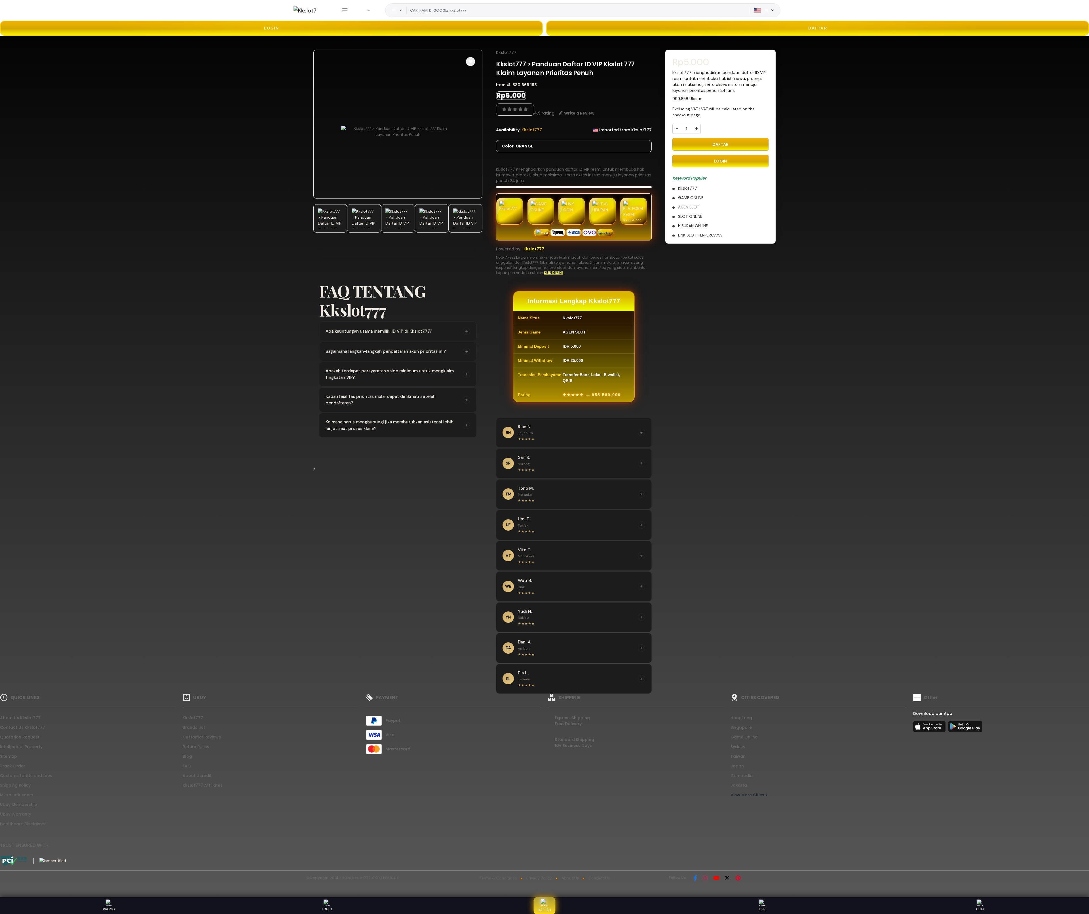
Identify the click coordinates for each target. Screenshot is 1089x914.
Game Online (744, 737)
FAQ (187, 766)
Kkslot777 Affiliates (203, 785)
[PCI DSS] (13, 861)
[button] (470, 61)
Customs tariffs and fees (26, 775)
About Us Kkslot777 (20, 718)
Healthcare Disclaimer (23, 824)
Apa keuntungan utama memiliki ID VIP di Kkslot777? (397, 331)
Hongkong (741, 718)
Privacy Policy (539, 878)
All (394, 10)
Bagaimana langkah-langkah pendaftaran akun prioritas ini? (397, 351)
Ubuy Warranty (15, 814)
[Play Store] (965, 728)
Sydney (738, 747)
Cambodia (742, 775)
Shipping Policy (15, 785)
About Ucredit (197, 775)
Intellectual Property (21, 747)
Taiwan (738, 756)
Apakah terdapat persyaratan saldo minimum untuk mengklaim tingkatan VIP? (397, 374)
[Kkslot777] (305, 10)
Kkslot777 (506, 52)
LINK (762, 909)
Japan (737, 766)
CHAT (980, 909)
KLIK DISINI (553, 272)
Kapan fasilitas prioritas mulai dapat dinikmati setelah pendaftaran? (397, 400)
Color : (517, 146)
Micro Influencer (16, 795)
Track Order (12, 766)
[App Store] (930, 728)
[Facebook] (695, 878)
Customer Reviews (202, 737)
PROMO (109, 909)
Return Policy (196, 747)
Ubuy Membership (18, 804)
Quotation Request (19, 737)
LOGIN (271, 28)
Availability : (509, 130)
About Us (570, 878)
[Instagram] (705, 878)
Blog (187, 756)
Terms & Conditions (498, 878)
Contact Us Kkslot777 (22, 727)
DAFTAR (817, 28)
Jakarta (739, 785)
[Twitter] (727, 878)
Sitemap (8, 756)
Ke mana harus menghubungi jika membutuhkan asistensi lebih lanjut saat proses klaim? (397, 425)
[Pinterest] (738, 878)
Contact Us (599, 878)
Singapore (741, 727)
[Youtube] (716, 878)
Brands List (194, 727)
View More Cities (748, 795)
